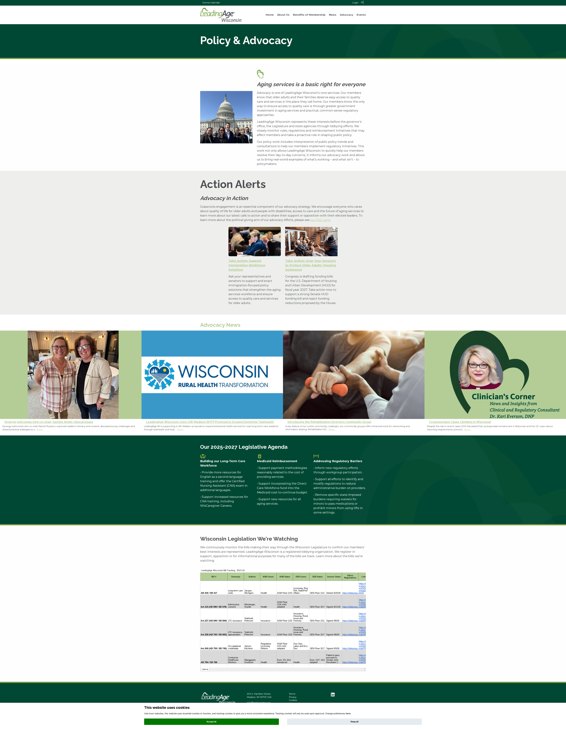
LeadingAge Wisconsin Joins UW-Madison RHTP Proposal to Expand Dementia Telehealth (210, 422)
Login (355, 2)
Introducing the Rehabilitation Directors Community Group (329, 422)
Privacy (292, 697)
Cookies (293, 700)
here (348, 713)
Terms (292, 694)
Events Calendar (211, 2)
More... (40, 429)
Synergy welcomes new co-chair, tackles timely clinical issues (49, 422)
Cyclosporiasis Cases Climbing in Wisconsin (460, 422)
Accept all (211, 721)
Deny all (354, 721)
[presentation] (4, 360)
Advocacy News (220, 325)
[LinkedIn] (333, 695)
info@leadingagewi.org (259, 702)
